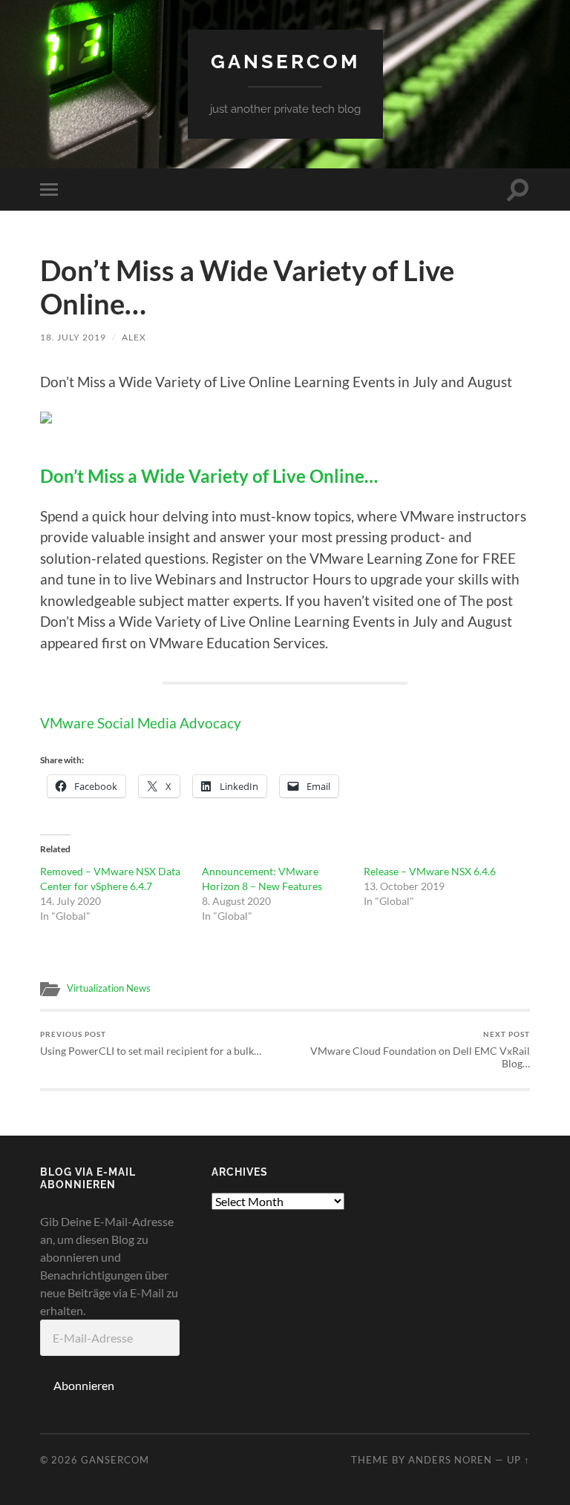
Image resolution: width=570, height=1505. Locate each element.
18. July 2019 (73, 337)
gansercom (285, 61)
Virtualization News (109, 988)
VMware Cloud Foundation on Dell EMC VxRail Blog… (420, 1050)
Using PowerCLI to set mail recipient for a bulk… (150, 1043)
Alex (134, 337)
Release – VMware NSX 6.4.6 (430, 871)
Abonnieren (83, 1385)
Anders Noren (450, 1460)
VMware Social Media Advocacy (140, 722)
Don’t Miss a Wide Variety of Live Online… (209, 476)
